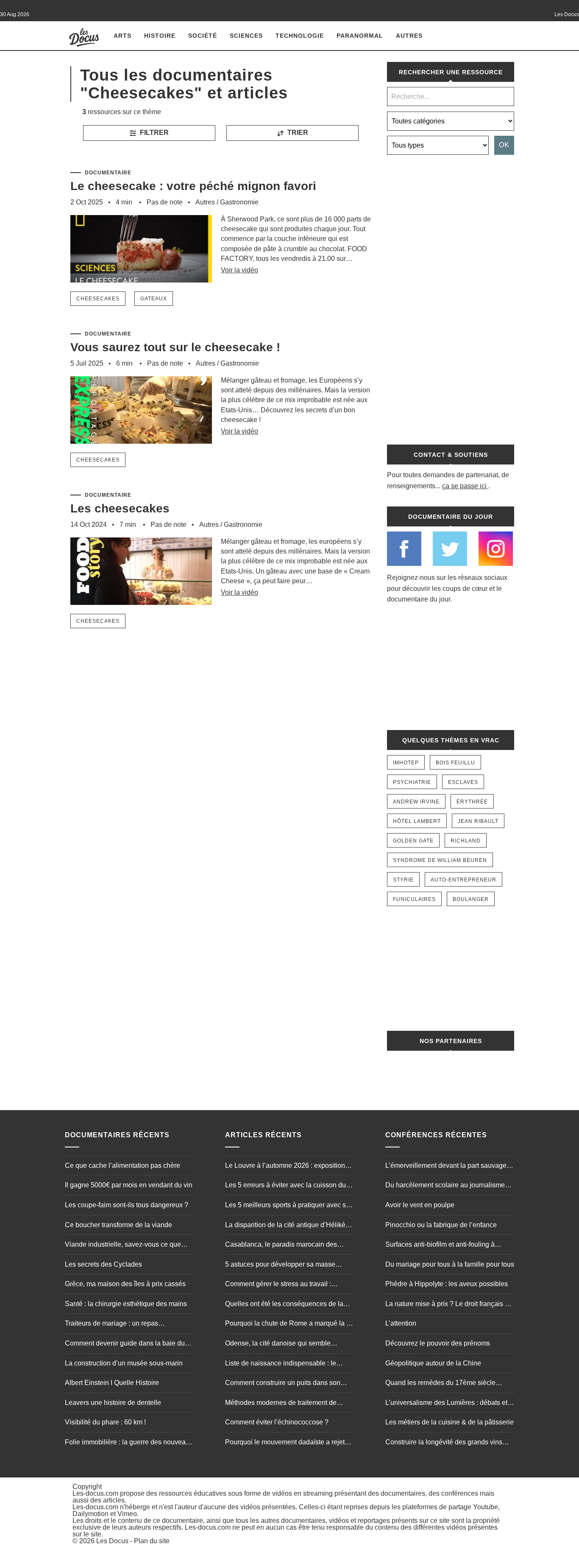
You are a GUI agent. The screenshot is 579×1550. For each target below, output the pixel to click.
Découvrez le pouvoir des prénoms (437, 1343)
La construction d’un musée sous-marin (124, 1363)
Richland (466, 841)
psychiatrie (412, 782)
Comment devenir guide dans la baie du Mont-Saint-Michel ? (125, 1344)
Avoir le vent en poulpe (419, 1205)
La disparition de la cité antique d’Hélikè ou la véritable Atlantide (285, 1226)
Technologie (300, 35)
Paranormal (360, 35)
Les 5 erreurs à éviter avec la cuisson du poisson (285, 1186)
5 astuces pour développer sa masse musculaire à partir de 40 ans (280, 1265)
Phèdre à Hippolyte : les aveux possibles (446, 1283)
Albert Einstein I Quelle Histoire (112, 1382)
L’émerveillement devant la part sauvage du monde (446, 1166)
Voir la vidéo (239, 270)
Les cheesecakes (120, 508)
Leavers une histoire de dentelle (113, 1402)
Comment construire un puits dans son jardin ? (282, 1383)
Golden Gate (413, 841)
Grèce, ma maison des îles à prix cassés (125, 1283)
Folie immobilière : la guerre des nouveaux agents (129, 1443)
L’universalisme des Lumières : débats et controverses (446, 1403)
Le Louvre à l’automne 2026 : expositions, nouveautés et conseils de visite (287, 1166)
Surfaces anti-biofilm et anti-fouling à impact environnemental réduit (440, 1245)
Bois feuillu (455, 763)
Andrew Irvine (416, 802)
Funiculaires (414, 899)
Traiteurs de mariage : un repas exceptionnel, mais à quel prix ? (112, 1324)
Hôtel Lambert (417, 821)
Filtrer (153, 132)
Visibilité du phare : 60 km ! (105, 1422)
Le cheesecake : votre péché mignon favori (193, 186)
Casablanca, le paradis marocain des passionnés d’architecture (281, 1245)
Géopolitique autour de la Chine (433, 1363)
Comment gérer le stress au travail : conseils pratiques (278, 1285)
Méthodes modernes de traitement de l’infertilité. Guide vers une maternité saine (288, 1403)
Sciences (246, 35)
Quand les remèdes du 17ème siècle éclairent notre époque (440, 1383)
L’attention (400, 1323)
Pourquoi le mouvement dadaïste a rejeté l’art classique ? (286, 1443)
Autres (409, 35)
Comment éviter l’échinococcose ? (276, 1422)
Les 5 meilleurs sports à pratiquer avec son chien (289, 1206)
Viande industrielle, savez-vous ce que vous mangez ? (123, 1245)
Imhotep (406, 763)
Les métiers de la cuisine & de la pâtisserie (449, 1422)
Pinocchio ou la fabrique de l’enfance (441, 1224)
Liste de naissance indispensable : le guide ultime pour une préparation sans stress (283, 1364)
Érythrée (472, 802)
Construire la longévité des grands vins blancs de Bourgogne (443, 1443)
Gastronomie (239, 202)
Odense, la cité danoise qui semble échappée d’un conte (278, 1344)
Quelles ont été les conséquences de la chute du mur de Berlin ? (284, 1304)
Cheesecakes (98, 299)
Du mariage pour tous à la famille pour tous (449, 1264)
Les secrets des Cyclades (103, 1264)
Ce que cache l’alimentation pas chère (122, 1165)
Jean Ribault (478, 821)
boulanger (471, 899)
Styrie (403, 880)
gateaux (153, 299)
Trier (297, 132)
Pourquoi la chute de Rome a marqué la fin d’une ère (289, 1324)
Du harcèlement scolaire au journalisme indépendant (445, 1186)
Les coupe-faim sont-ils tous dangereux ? (126, 1205)
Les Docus (112, 1540)
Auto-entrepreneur (463, 880)
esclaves (463, 782)
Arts (122, 35)
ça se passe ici (464, 486)
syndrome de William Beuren (440, 860)
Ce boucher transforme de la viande (118, 1224)
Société (202, 35)
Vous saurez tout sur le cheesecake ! (175, 347)
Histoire (159, 35)
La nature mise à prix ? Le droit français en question (448, 1304)
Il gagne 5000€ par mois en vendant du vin (128, 1185)
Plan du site (152, 1540)
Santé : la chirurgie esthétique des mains (126, 1303)
